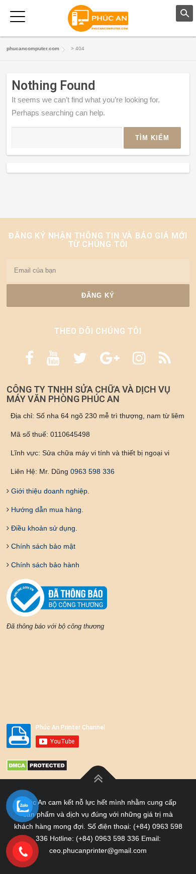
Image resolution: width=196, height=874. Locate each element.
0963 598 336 (92, 471)
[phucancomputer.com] (98, 18)
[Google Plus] (110, 358)
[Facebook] (29, 358)
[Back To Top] (98, 779)
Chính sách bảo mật (42, 546)
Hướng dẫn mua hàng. (46, 510)
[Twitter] (80, 358)
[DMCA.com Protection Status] (37, 765)
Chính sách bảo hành (44, 565)
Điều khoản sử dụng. (43, 528)
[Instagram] (139, 358)
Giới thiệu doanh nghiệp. (49, 491)
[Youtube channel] (53, 358)
